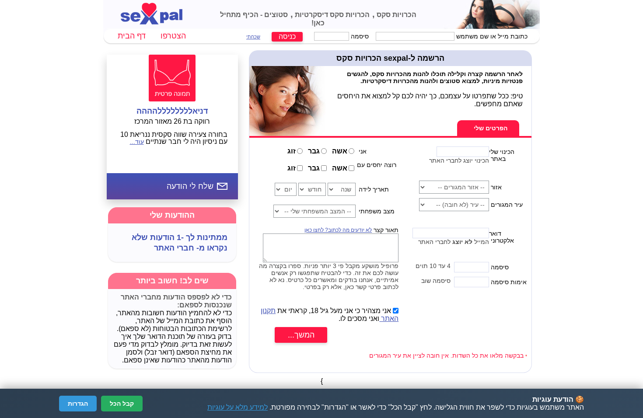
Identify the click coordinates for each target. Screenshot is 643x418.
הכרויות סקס (395, 14)
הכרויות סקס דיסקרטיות (331, 14)
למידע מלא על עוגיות (237, 407)
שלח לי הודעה (190, 186)
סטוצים (275, 14)
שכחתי (253, 36)
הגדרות (78, 403)
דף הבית (132, 35)
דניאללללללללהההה (172, 111)
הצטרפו (173, 35)
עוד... (137, 141)
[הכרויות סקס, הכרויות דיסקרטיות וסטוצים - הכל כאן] (151, 22)
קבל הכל (122, 403)
